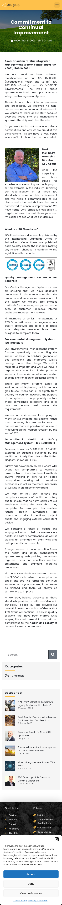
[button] (57, 839)
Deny (31, 884)
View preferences (31, 893)
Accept (31, 874)
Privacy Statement (38, 900)
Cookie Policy (20, 900)
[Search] (53, 654)
